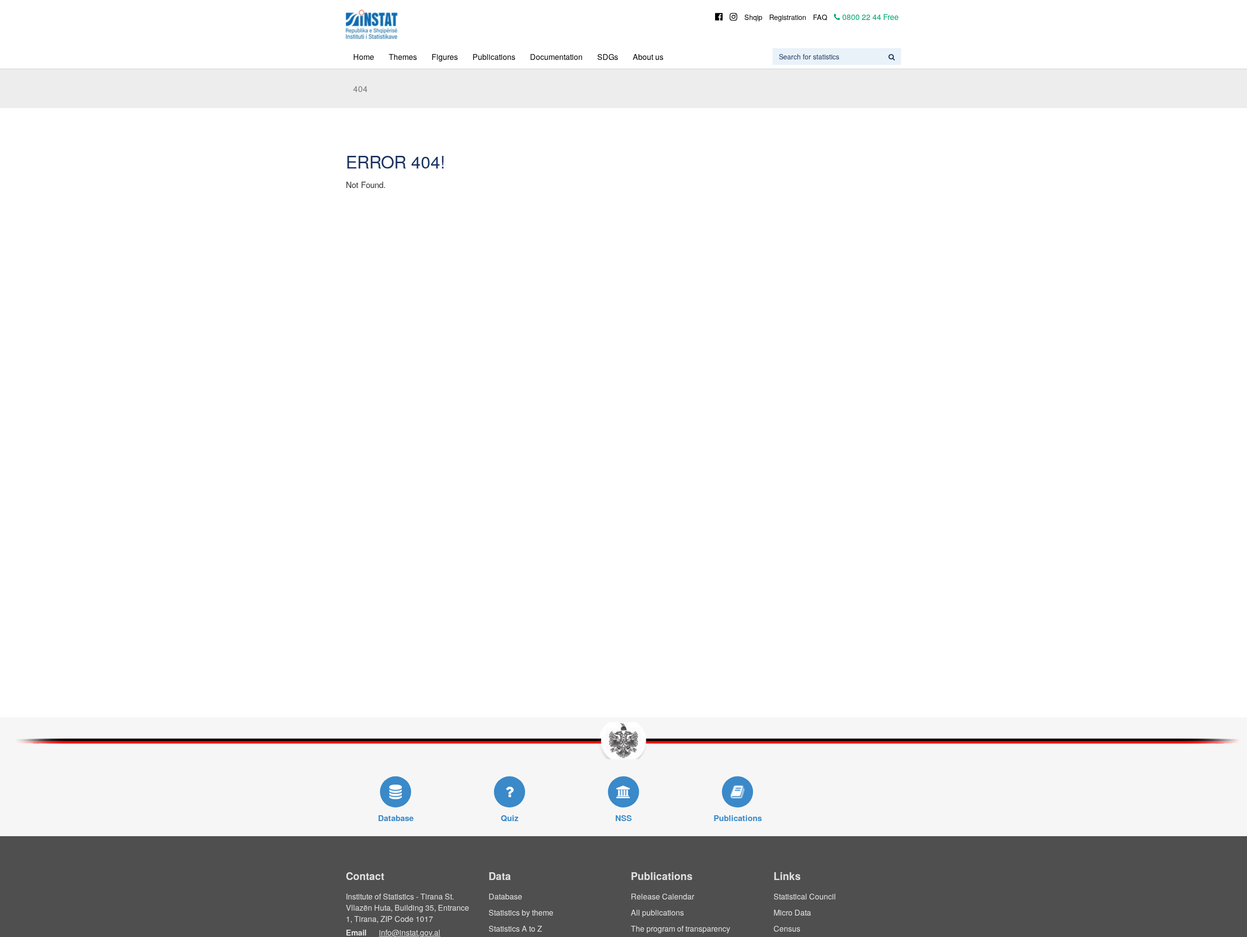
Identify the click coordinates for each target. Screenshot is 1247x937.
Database (505, 896)
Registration (787, 17)
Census (787, 928)
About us (648, 56)
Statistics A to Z (515, 928)
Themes (403, 56)
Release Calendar (662, 896)
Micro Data (792, 912)
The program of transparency (680, 928)
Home (363, 56)
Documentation (556, 56)
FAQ (820, 17)
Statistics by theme (521, 912)
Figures (445, 56)
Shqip (753, 17)
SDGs (607, 56)
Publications (493, 56)
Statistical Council (805, 896)
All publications (657, 912)
